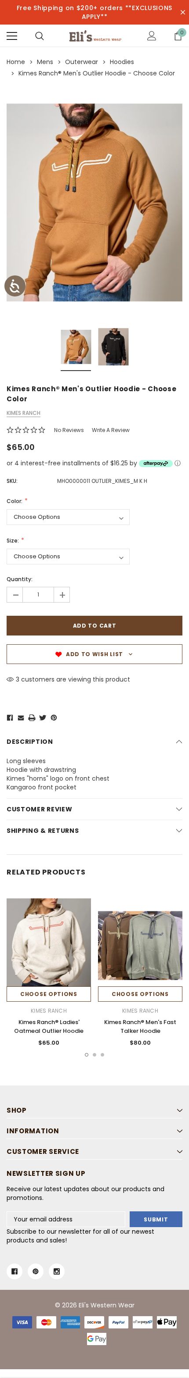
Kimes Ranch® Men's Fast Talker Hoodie (140, 1026)
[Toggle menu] (12, 36)
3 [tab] (102, 1055)
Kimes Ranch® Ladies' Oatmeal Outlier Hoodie (49, 1026)
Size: (13, 540)
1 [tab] (86, 1055)
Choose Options (48, 994)
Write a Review (111, 430)
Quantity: (20, 579)
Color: (15, 501)
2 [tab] (94, 1055)
